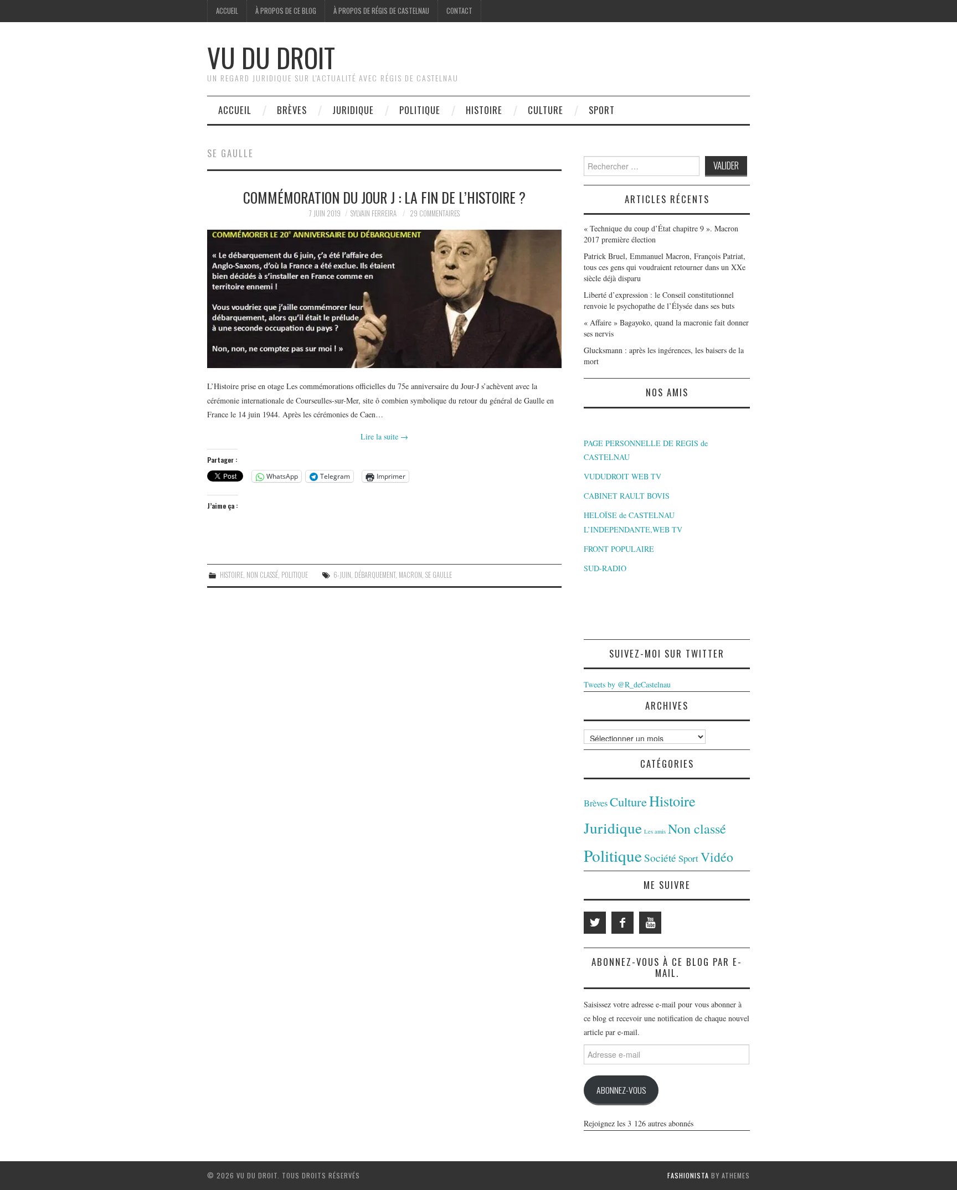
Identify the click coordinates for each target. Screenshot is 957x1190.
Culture (545, 110)
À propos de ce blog (285, 11)
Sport (602, 110)
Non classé (262, 575)
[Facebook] (622, 923)
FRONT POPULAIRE (619, 549)
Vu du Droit (271, 57)
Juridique (353, 110)
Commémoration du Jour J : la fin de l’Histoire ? (384, 197)
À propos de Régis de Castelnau (381, 11)
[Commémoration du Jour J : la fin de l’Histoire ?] (384, 299)
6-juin (342, 575)
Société (660, 858)
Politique (419, 110)
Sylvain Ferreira (374, 213)
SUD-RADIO (605, 568)
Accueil (227, 11)
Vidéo (717, 857)
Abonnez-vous (621, 1089)
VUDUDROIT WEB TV (622, 476)
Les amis (655, 831)
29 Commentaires (435, 213)
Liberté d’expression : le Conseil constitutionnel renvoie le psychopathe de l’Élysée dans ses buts (659, 300)
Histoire (484, 110)
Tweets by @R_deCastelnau (627, 684)
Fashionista (688, 1175)
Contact (459, 11)
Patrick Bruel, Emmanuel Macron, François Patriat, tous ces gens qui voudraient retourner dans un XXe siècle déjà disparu (664, 267)
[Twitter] (595, 923)
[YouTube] (650, 923)
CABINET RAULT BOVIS (627, 495)
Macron (410, 575)
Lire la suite (384, 436)
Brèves (292, 110)
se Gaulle (438, 575)
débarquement (374, 575)
